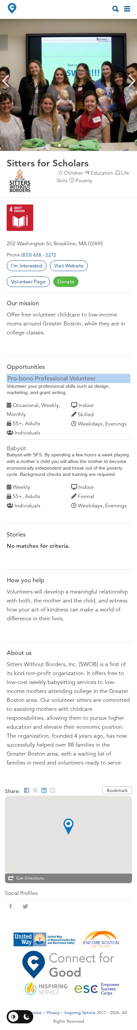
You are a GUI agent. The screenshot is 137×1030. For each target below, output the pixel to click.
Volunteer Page (28, 281)
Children (73, 173)
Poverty (83, 180)
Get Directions (30, 878)
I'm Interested (26, 265)
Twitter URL (25, 906)
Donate (66, 281)
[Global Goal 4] (20, 217)
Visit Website (69, 265)
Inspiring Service (80, 1012)
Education (102, 173)
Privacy (53, 1012)
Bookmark (117, 790)
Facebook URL (10, 906)
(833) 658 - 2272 (38, 255)
